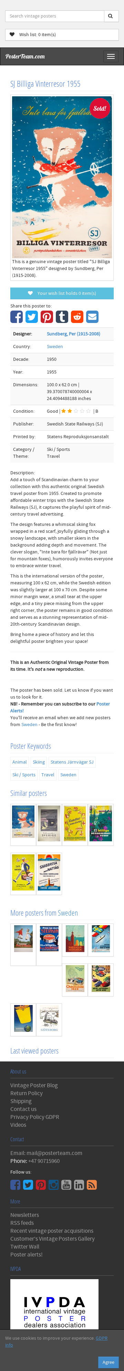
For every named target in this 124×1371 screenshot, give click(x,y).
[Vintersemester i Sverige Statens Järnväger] (49, 825)
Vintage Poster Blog (34, 1085)
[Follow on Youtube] (67, 1187)
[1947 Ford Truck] (101, 979)
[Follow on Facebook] (16, 1187)
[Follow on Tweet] (29, 1187)
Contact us (23, 1109)
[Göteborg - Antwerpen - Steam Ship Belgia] (101, 940)
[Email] (93, 320)
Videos (18, 1125)
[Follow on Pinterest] (42, 1187)
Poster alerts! (26, 1255)
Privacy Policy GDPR (34, 1117)
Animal (19, 762)
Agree (108, 1362)
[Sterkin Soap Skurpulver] (49, 945)
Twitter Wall (24, 1247)
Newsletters (24, 1215)
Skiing (39, 762)
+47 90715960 (44, 1161)
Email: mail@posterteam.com (46, 1153)
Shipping (21, 1101)
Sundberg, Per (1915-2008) (73, 334)
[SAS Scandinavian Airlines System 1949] (23, 1019)
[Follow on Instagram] (54, 1187)
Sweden (55, 347)
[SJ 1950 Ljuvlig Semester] (23, 874)
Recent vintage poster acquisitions (51, 1231)
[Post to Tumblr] (63, 320)
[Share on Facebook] (17, 320)
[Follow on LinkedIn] (80, 1187)
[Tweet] (32, 320)
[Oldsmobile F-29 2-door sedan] (75, 979)
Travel (47, 775)
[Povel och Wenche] (23, 945)
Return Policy (26, 1093)
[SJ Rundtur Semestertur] (75, 825)
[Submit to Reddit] (78, 320)
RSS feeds (22, 1223)
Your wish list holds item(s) (65, 293)
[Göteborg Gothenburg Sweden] (49, 1019)
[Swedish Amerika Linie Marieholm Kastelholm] (75, 940)
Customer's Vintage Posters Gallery (52, 1239)
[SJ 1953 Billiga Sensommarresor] (101, 825)
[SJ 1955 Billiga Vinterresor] (23, 825)
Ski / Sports (23, 775)
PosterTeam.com (25, 56)
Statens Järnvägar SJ (72, 762)
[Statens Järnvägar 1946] (49, 874)
